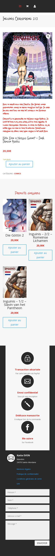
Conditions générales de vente (29, 479)
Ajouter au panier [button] (14, 250)
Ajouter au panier (19, 164)
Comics (17, 173)
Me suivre (27, 438)
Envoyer (42, 543)
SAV (18, 483)
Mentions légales (24, 469)
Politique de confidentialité (27, 474)
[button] (48, 36)
